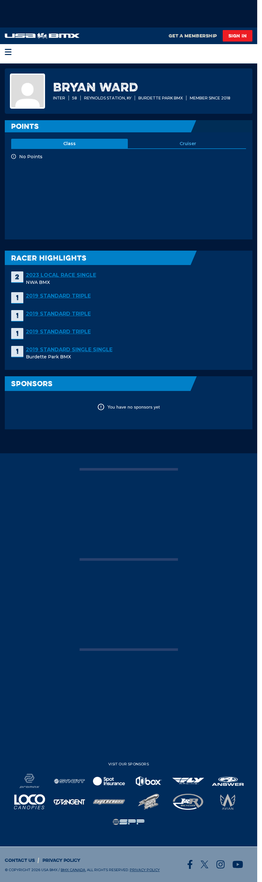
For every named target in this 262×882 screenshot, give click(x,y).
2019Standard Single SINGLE (69, 350)
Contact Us (20, 860)
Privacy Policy (61, 860)
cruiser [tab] (188, 143)
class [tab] (69, 143)
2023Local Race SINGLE (61, 275)
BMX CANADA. (73, 870)
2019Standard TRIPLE (58, 296)
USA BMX (49, 870)
